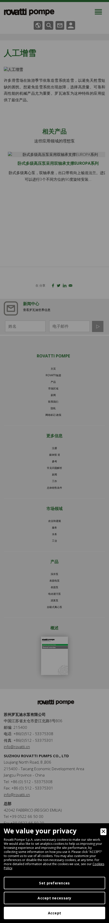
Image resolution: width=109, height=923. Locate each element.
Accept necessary (54, 898)
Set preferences (54, 883)
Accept (54, 913)
